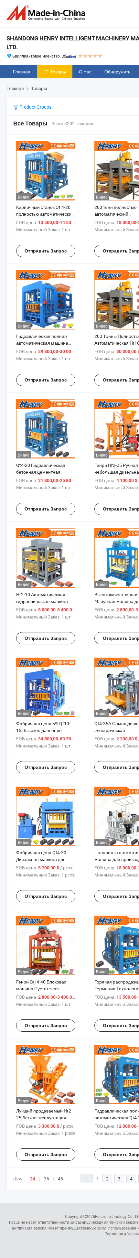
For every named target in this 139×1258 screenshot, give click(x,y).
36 (46, 1179)
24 (32, 1178)
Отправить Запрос (46, 250)
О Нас (85, 72)
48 (60, 1179)
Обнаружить (117, 72)
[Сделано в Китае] (47, 12)
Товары (58, 72)
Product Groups (34, 107)
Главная (21, 72)
